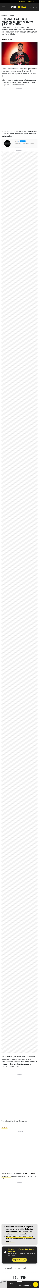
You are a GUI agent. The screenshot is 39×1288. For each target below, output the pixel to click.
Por (7, 40)
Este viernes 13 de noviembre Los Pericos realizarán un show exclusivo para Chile (21, 1238)
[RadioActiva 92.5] (18, 7)
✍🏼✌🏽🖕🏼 (5, 1127)
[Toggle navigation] (3, 7)
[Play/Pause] (35, 1284)
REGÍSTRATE (32, 1)
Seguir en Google (19, 1260)
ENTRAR (21, 1)
